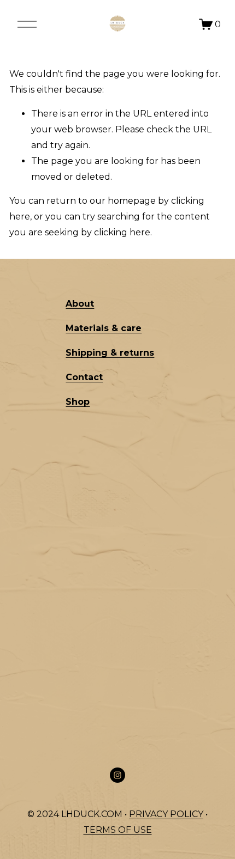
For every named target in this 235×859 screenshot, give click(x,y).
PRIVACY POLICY (166, 814)
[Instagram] (117, 775)
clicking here (122, 232)
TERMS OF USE (118, 830)
